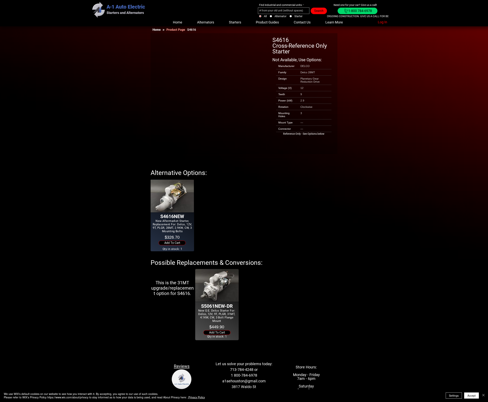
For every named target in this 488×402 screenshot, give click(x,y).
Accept (471, 395)
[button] (268, 22)
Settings (454, 395)
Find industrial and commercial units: (280, 5)
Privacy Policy (196, 397)
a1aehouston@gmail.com (244, 381)
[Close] (483, 395)
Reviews (181, 366)
